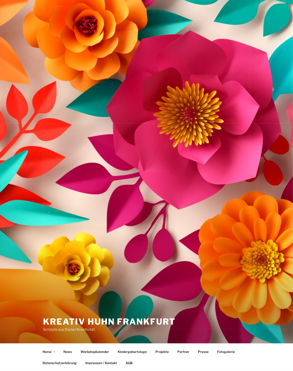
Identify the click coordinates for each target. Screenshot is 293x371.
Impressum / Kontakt (101, 363)
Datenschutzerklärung (60, 363)
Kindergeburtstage (132, 352)
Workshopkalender (95, 352)
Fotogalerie (226, 352)
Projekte (162, 352)
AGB (129, 363)
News (67, 352)
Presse (203, 352)
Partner (183, 352)
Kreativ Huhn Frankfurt (109, 322)
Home (47, 352)
